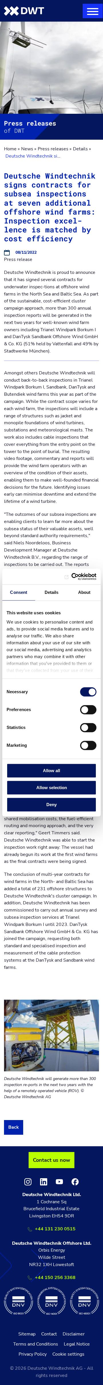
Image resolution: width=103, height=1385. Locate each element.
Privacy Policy (33, 1354)
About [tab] (84, 592)
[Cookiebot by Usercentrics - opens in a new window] (72, 576)
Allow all (51, 770)
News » (28, 149)
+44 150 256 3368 (55, 1277)
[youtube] (59, 1181)
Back (13, 1127)
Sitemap (26, 1334)
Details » (82, 149)
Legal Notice (77, 1344)
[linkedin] (43, 1181)
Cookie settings (68, 1354)
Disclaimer (74, 1334)
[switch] (88, 709)
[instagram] (27, 1181)
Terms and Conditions (35, 1344)
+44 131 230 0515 (55, 1229)
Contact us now (51, 1160)
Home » (12, 149)
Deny (51, 804)
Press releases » (55, 149)
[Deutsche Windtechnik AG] (24, 11)
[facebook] (75, 1181)
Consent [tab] (18, 592)
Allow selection (51, 787)
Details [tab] (52, 592)
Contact (49, 1334)
